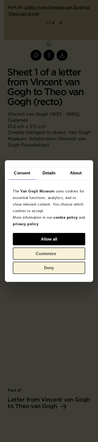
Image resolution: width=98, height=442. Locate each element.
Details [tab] (49, 173)
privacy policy (25, 224)
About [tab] (76, 173)
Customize (46, 253)
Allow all (49, 239)
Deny (49, 267)
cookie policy (65, 217)
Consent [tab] (22, 173)
